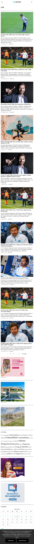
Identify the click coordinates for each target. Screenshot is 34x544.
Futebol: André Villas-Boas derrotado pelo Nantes (14, 278)
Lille (15, 449)
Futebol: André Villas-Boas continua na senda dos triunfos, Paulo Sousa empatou (17, 245)
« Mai (2, 528)
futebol (25, 447)
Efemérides (14, 444)
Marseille (9, 451)
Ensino (3, 447)
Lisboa (18, 449)
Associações (14, 435)
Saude (22, 453)
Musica (16, 451)
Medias (12, 451)
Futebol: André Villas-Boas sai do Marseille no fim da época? (15, 35)
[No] (32, 536)
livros (22, 449)
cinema (3, 438)
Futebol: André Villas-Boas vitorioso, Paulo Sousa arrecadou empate (14, 311)
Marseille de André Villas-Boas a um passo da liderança (16, 104)
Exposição (7, 447)
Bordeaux (21, 435)
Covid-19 (16, 441)
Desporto (12, 78)
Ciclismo (31, 435)
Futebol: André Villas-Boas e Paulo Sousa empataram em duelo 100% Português (16, 344)
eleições (20, 444)
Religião (18, 454)
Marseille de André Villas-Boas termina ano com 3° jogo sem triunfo (16, 70)
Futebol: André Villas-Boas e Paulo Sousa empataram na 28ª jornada (16, 210)
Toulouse (25, 453)
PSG (14, 453)
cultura (21, 441)
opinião (21, 451)
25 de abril (3, 435)
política (9, 454)
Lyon (4, 451)
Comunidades (23, 438)
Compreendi (11, 540)
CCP (27, 435)
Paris (25, 451)
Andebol (7, 435)
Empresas (26, 444)
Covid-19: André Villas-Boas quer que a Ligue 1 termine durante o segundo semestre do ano (16, 176)
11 (17, 516)
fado (11, 447)
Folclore (13, 447)
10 (12, 516)
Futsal (29, 447)
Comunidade (11, 438)
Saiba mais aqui (22, 540)
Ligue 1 (12, 449)
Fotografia (18, 447)
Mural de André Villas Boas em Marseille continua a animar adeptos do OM (17, 142)
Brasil (24, 435)
